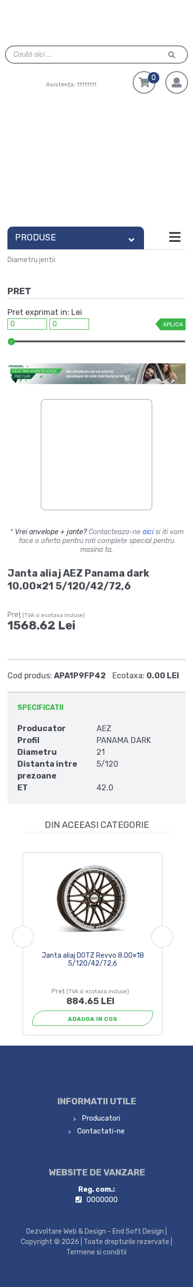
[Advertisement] (96, 163)
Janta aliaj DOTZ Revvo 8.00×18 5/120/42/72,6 (93, 959)
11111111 (86, 84)
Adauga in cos (92, 1018)
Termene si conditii (96, 1252)
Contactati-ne (100, 1131)
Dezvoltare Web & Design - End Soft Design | (96, 1231)
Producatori (100, 1118)
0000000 (102, 1200)
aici (148, 532)
